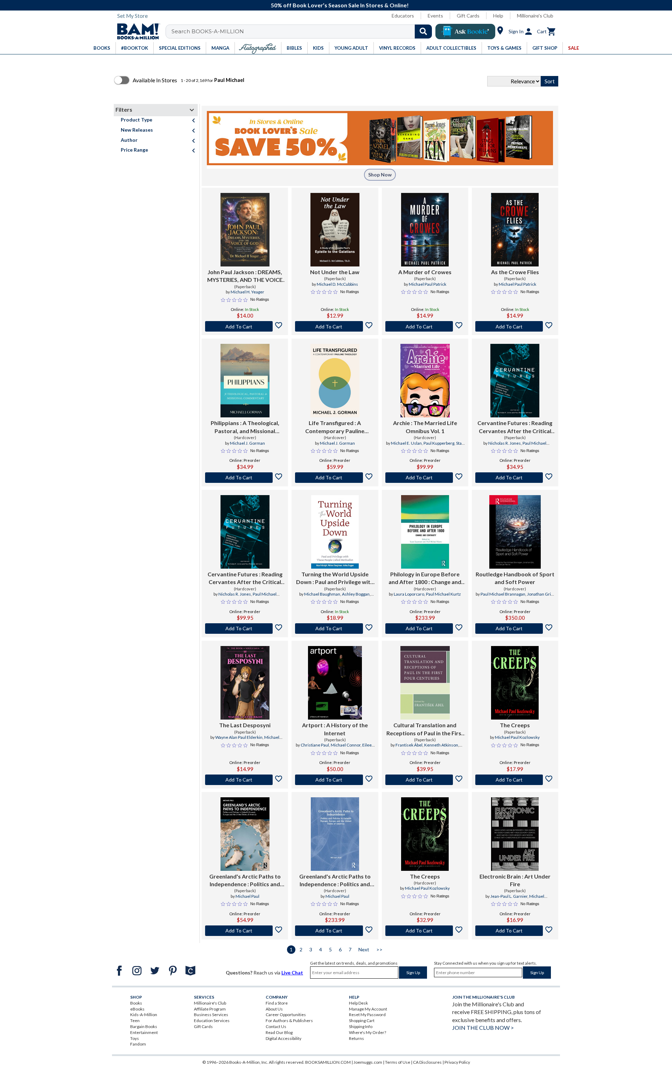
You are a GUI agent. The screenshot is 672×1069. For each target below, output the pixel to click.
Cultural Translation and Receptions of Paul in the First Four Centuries (425, 729)
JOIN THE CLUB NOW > (483, 1027)
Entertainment (144, 1032)
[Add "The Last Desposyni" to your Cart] (245, 780)
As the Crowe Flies (515, 272)
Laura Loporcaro (409, 594)
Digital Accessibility (283, 1038)
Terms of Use (397, 1062)
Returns (356, 1038)
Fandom (138, 1044)
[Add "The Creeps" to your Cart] (515, 780)
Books (136, 1003)
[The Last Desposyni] (245, 682)
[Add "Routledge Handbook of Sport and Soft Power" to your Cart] (515, 628)
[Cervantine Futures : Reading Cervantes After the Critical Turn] (515, 380)
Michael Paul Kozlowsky (517, 737)
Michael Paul (247, 896)
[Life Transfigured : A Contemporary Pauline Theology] (335, 380)
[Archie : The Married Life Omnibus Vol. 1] (425, 380)
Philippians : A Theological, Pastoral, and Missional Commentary (245, 427)
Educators (403, 16)
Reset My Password (367, 1014)
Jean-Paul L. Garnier (508, 896)
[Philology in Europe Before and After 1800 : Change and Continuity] (425, 531)
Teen (135, 1020)
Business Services (211, 1014)
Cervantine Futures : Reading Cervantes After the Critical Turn (514, 427)
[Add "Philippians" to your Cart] (245, 477)
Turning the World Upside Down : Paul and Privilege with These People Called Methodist (334, 578)
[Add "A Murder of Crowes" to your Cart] (425, 326)
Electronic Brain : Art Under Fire (515, 880)
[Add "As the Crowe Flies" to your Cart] (515, 326)
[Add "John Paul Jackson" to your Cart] (245, 326)
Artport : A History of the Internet (335, 729)
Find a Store (277, 1003)
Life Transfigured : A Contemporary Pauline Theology (334, 427)
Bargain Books (143, 1026)
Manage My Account (368, 1009)
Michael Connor (345, 745)
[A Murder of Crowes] (424, 229)
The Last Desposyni (245, 725)
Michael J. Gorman (247, 443)
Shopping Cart (361, 1020)
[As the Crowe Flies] (514, 229)
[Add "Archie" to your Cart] (425, 477)
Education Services (212, 1020)
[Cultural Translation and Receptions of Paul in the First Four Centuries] (425, 682)
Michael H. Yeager (247, 291)
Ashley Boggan (356, 594)
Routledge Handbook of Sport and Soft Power (515, 578)
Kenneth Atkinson (441, 745)
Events (435, 16)
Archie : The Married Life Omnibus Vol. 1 (425, 426)
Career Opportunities (286, 1014)
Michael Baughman (322, 594)
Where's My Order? (367, 1032)
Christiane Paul (315, 745)
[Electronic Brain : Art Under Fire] (514, 834)
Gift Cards (468, 16)
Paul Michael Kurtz (443, 594)
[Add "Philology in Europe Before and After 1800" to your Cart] (425, 628)
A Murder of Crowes (424, 272)
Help (498, 16)
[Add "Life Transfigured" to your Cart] (334, 477)
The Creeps (515, 725)
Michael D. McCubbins (337, 284)
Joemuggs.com (368, 1062)
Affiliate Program (210, 1009)
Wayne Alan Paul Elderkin (238, 737)
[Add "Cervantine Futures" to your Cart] (515, 477)
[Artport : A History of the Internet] (335, 682)
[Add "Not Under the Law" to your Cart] (334, 326)
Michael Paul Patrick (427, 284)
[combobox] (303, 31)
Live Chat (292, 973)
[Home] (136, 31)
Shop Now (380, 175)
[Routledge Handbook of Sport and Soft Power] (515, 531)
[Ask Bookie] (465, 31)
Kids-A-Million (143, 1014)
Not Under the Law (334, 272)
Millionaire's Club (535, 16)
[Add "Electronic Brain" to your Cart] (515, 930)
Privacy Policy (457, 1062)
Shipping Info (360, 1026)
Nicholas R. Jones (504, 443)
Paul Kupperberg (439, 443)
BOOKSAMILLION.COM (328, 1062)
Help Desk (358, 1003)
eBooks (137, 1009)
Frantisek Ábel (409, 745)
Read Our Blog (279, 1032)
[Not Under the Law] (335, 229)
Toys (134, 1038)
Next (363, 949)
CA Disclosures (427, 1062)
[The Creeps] (514, 682)
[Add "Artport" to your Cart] (334, 780)
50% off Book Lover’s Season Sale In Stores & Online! (340, 5)
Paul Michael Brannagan (503, 594)
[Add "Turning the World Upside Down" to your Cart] (334, 628)
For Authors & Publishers (289, 1020)
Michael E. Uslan (406, 443)
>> (379, 949)
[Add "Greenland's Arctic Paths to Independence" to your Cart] (245, 930)
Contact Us (276, 1026)
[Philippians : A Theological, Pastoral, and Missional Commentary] (245, 380)
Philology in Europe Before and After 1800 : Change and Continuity (424, 578)
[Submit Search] (423, 32)
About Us (274, 1009)
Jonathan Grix (540, 594)
